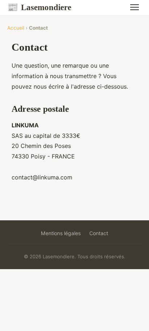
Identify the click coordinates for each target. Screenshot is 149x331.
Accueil (15, 28)
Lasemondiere (39, 7)
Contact (98, 233)
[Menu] (134, 7)
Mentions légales (61, 233)
